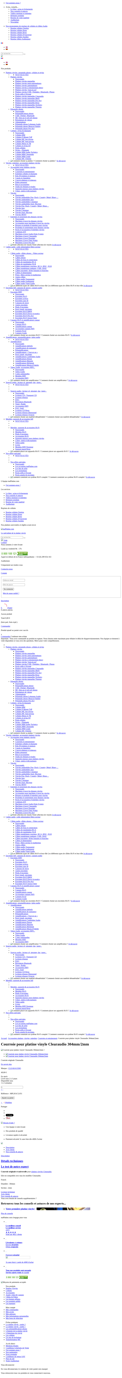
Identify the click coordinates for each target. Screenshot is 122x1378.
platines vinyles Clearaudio (41, 1172)
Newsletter (14, 22)
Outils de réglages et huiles (25, 187)
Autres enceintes (21, 305)
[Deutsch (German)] (7, 49)
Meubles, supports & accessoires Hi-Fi (24, 428)
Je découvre (61, 161)
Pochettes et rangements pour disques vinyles (32, 228)
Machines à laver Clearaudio (26, 236)
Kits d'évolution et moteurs (25, 176)
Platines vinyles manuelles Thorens (28, 107)
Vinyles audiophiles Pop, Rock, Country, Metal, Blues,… (36, 197)
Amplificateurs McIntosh (24, 363)
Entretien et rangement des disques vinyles (26, 217)
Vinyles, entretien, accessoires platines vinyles (23, 163)
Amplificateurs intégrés (24, 346)
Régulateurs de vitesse (23, 120)
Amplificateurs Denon (23, 359)
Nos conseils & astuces (14, 1152)
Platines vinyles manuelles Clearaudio (29, 96)
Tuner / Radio (20, 404)
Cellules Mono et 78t (23, 144)
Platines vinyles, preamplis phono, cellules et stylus (25, 73)
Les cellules (10, 1335)
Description (10, 1147)
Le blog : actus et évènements (21, 9)
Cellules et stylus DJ (22, 146)
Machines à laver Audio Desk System (29, 234)
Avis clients (10, 1150)
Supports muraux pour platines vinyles (29, 189)
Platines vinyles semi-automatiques (28, 83)
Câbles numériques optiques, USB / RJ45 (30, 268)
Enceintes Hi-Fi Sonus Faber (26, 318)
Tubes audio (19, 443)
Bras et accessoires (22, 184)
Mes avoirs (10, 1312)
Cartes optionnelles (22, 374)
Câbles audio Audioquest (24, 281)
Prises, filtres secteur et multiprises (28, 275)
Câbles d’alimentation (23, 273)
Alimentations (20, 122)
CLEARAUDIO (14, 1068)
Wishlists (6, 1103)
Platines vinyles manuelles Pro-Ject (28, 101)
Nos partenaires (11, 1352)
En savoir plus (6, 1064)
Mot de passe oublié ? (11, 593)
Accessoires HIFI (21, 378)
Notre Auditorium (12, 1361)
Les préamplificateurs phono (16, 1329)
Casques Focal (20, 331)
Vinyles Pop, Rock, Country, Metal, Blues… (32, 206)
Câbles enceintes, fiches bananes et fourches (31, 271)
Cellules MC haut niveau (24, 141)
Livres (17, 445)
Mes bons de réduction (14, 1318)
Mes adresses (11, 1314)
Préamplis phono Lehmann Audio (28, 124)
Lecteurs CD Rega (22, 410)
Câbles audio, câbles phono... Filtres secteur (26, 253)
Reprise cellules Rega (18, 33)
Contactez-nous (7, 569)
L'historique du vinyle (14, 1333)
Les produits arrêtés (13, 1301)
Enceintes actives (21, 299)
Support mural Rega (22, 449)
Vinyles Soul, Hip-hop (23, 212)
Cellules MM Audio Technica (26, 152)
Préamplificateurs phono (24, 113)
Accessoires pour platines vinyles (22, 167)
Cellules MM (20, 135)
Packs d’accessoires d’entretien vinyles (29, 230)
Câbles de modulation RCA (25, 262)
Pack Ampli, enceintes (23, 309)
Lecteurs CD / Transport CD (26, 395)
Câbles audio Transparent (24, 279)
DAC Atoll (19, 408)
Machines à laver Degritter (25, 238)
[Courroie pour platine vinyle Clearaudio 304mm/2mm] (27, 1054)
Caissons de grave (22, 303)
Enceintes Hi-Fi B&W (23, 311)
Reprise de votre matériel (19, 18)
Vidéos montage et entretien (20, 13)
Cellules (9, 1291)
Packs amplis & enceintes (24, 475)
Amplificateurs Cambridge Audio (27, 357)
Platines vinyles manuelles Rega (27, 103)
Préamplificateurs (21, 350)
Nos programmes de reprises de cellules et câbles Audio (26, 26)
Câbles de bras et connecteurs (26, 260)
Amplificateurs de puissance (25, 348)
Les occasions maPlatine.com (26, 466)
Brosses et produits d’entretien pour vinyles (31, 225)
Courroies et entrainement (25, 172)
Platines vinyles (16, 77)
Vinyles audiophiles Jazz (24, 200)
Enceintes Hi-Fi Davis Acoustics (27, 314)
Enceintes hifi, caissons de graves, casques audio (24, 288)
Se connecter (8, 589)
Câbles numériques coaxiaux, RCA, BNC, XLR (33, 266)
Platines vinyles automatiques (26, 86)
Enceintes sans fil (21, 301)
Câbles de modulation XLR (25, 264)
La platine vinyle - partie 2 (15, 1324)
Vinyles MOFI (20, 215)
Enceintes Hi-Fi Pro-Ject (24, 316)
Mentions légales (12, 1346)
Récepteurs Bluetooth (23, 402)
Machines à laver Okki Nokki (26, 240)
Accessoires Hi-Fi (22, 436)
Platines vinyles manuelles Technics (28, 105)
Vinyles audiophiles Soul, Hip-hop (28, 204)
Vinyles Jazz (20, 208)
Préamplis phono (16, 109)
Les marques (10, 1303)
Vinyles (13, 193)
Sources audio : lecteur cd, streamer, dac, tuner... (24, 382)
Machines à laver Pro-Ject (25, 243)
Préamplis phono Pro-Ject (24, 129)
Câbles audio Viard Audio (25, 283)
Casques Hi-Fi (20, 324)
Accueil (4, 1038)
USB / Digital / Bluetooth (24, 116)
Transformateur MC (13, 1340)
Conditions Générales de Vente (17, 1348)
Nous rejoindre (11, 1354)
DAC (17, 400)
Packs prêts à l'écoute (23, 94)
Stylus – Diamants (22, 150)
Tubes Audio (20, 372)
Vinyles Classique (22, 210)
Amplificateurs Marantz (24, 361)
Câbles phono (20, 258)
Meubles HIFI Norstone (24, 447)
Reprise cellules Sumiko (19, 37)
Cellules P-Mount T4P (23, 137)
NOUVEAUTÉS (21, 75)
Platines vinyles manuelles (25, 81)
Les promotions (21, 471)
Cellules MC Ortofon (23, 159)
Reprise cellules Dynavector (21, 35)
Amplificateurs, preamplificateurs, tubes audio (23, 337)
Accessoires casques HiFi (24, 329)
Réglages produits (17, 16)
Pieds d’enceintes (21, 307)
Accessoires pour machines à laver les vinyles (32, 223)
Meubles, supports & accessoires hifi (19, 419)
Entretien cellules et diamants (26, 174)
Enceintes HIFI (16, 292)
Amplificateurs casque (23, 326)
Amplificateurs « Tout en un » (26, 352)
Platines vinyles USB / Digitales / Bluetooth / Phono (34, 92)
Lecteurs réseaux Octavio (24, 415)
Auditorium (14, 20)
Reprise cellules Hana (18, 30)
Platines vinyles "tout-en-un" (26, 90)
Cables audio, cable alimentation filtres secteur (23, 247)
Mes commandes (12, 1310)
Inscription (5, 601)
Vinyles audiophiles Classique (26, 202)
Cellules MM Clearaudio (24, 154)
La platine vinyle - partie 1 (15, 1327)
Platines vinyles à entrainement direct (29, 88)
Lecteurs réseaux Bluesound (25, 413)
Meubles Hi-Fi (20, 432)
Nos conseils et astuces (19, 11)
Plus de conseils (7, 1213)
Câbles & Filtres (12, 1297)
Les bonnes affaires (13, 1299)
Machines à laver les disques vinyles (28, 221)
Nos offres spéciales (13, 453)
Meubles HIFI (20, 376)
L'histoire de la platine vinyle (16, 1331)
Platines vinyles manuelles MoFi (27, 98)
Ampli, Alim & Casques (15, 1295)
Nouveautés (19, 79)
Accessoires (10, 1293)
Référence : (5, 1094)
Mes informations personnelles (17, 1316)
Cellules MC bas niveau (24, 139)
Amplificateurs (16, 342)
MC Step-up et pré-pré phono (26, 118)
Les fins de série (21, 469)
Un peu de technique (13, 1337)
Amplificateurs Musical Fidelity (27, 365)
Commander (5, 626)
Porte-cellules (20, 148)
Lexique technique (8, 1192)
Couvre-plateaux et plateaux (25, 180)
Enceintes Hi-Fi (21, 296)
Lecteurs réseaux (21, 397)
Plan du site (10, 1359)
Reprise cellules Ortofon (19, 28)
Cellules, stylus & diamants (20, 131)
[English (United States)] (7, 47)
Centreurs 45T (20, 232)
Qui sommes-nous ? (13, 3)
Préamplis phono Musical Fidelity (28, 126)
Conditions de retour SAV (15, 1357)
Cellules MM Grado (22, 157)
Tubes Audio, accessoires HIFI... (22, 367)
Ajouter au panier (8, 1098)
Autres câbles (20, 277)
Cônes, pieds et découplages (25, 191)
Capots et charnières (22, 178)
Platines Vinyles (12, 1288)
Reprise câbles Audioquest (20, 39)
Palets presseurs (21, 182)
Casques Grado (21, 333)
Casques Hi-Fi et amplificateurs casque (25, 320)
